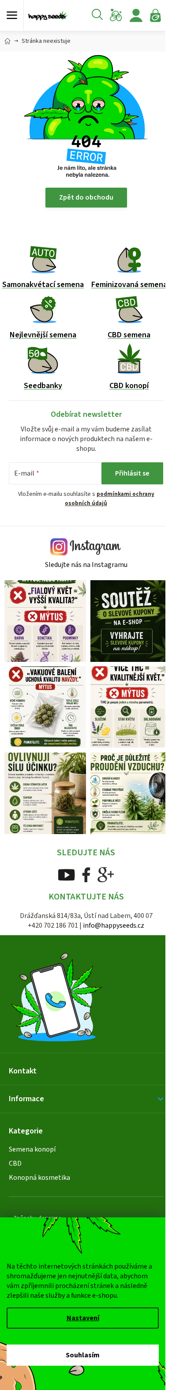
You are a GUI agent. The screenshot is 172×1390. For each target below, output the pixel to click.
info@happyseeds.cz (113, 925)
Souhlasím (83, 1355)
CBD (15, 1163)
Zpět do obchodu (86, 197)
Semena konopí (32, 1149)
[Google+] (105, 874)
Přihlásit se (132, 473)
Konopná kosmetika (39, 1177)
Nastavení (83, 1318)
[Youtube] (66, 874)
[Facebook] (86, 874)
